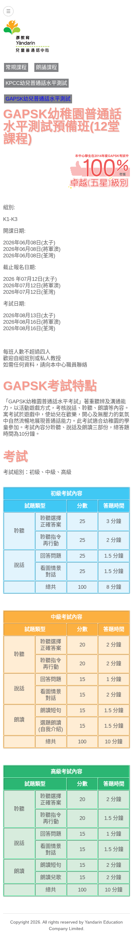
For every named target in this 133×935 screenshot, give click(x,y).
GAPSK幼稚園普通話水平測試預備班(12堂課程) (62, 126)
